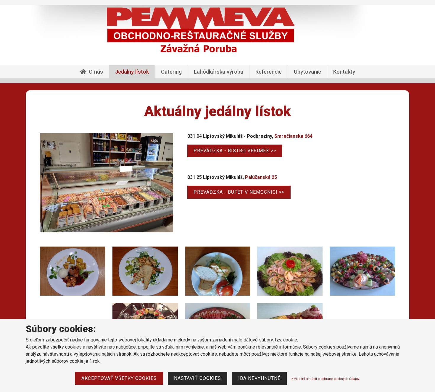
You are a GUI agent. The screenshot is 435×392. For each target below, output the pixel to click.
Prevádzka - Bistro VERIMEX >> (235, 150)
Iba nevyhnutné (259, 378)
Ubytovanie (307, 72)
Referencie (268, 72)
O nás (96, 72)
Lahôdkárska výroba (218, 72)
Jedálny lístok (132, 72)
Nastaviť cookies (197, 378)
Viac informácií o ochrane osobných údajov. (326, 379)
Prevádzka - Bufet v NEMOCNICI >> (239, 192)
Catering (171, 72)
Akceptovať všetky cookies (119, 378)
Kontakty (344, 72)
